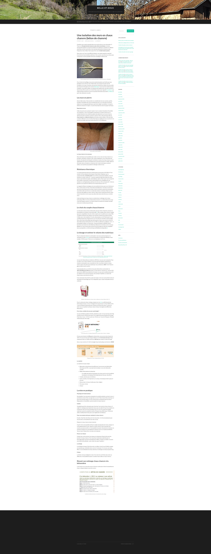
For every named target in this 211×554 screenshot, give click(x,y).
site (101, 302)
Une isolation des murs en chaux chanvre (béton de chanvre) (94, 37)
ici (97, 212)
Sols (119, 222)
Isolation (120, 199)
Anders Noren (128, 543)
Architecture (120, 171)
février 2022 (120, 151)
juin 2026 (120, 92)
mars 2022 (120, 149)
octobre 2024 (120, 110)
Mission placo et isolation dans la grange (126, 40)
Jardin (119, 201)
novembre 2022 (121, 142)
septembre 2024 (121, 112)
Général (119, 197)
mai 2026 (120, 94)
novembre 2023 (121, 128)
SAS (119, 220)
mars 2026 (120, 96)
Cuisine (119, 181)
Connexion (120, 238)
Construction (120, 178)
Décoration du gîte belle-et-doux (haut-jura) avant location (125, 71)
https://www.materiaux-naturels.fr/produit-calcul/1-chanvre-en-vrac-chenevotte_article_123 (97, 256)
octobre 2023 (120, 131)
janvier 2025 (120, 105)
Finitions (120, 194)
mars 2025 (120, 103)
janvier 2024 (120, 126)
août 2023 (120, 133)
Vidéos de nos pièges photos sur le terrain (126, 42)
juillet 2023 (120, 135)
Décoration (120, 183)
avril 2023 (120, 140)
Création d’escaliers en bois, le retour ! (125, 45)
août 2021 (120, 158)
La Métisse (110, 91)
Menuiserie (120, 208)
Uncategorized (121, 227)
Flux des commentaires (122, 242)
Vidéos (119, 229)
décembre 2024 (121, 108)
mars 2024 (120, 121)
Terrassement (120, 224)
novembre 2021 (121, 156)
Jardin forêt (120, 204)
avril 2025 (120, 101)
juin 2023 (120, 137)
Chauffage (120, 176)
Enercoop (96, 86)
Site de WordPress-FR (122, 244)
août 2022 (120, 144)
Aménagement (121, 169)
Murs (119, 210)
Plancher (120, 213)
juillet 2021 (120, 160)
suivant (87, 237)
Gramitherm (109, 90)
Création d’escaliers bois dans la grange (125, 51)
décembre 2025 (121, 99)
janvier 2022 (120, 154)
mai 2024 (120, 117)
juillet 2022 (120, 147)
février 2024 (120, 124)
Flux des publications (122, 240)
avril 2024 (120, 119)
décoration (120, 185)
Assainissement (121, 174)
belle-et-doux (105, 8)
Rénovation (120, 217)
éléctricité (120, 190)
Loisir (119, 206)
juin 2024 (120, 115)
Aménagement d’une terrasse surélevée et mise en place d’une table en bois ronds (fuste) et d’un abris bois (126, 48)
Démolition (120, 187)
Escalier (119, 192)
